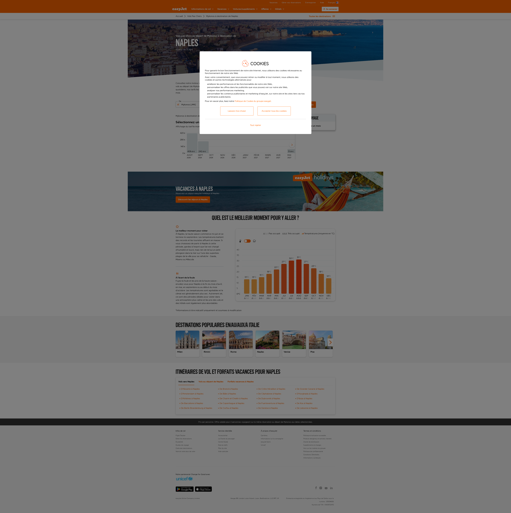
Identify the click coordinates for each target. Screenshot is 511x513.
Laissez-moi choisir (237, 111)
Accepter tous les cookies (274, 111)
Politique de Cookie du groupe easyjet (253, 101)
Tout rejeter (255, 125)
